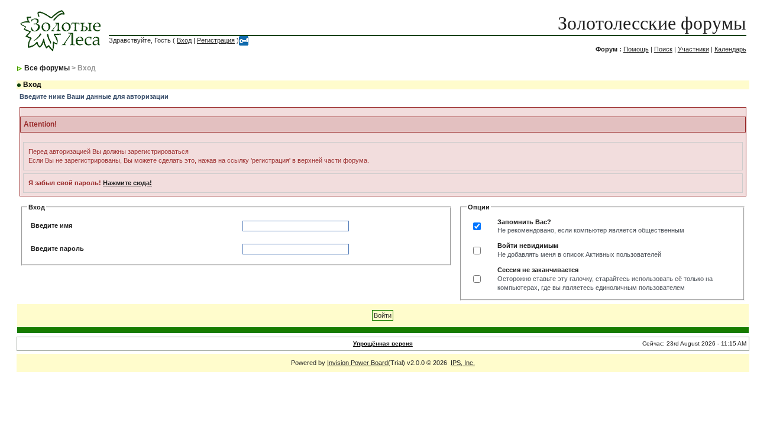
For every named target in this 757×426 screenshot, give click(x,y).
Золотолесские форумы (652, 23)
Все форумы (47, 68)
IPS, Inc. (463, 362)
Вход (184, 40)
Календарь (730, 49)
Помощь (636, 49)
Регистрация (216, 40)
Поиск (663, 49)
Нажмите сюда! (127, 182)
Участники (693, 49)
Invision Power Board (357, 362)
